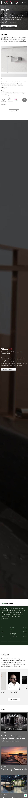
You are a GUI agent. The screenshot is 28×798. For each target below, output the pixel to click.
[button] (24, 65)
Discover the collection (9, 26)
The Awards (14, 111)
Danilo (14, 692)
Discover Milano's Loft (8, 369)
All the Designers (14, 699)
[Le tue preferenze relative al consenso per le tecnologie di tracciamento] (25, 795)
